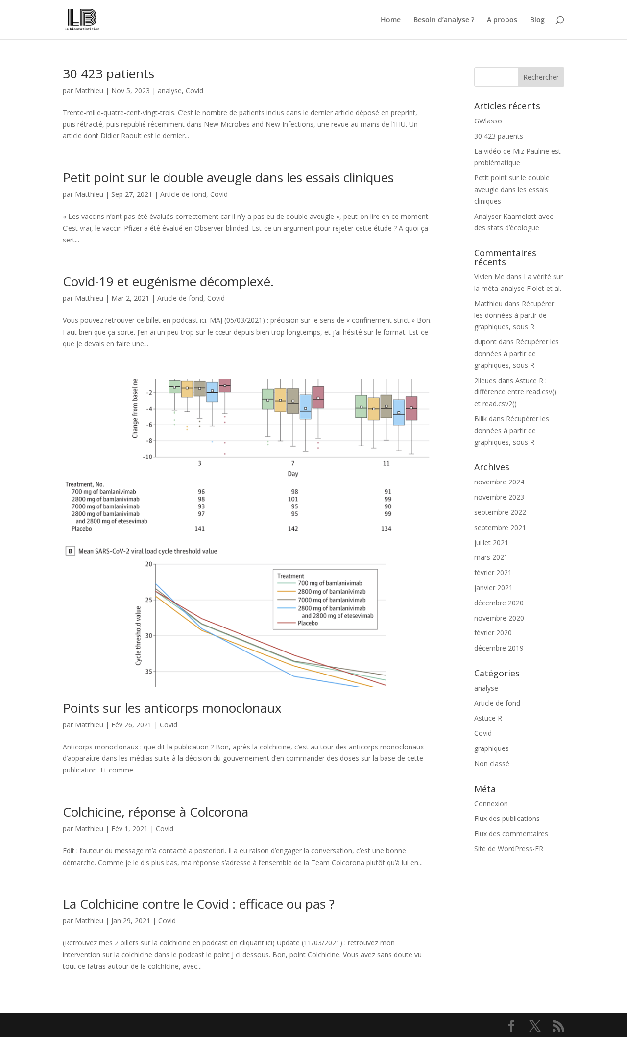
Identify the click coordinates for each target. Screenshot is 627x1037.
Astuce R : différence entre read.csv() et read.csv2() (515, 392)
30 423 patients (108, 73)
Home (391, 20)
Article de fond (183, 194)
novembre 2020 (499, 618)
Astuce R (488, 718)
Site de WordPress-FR (508, 848)
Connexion (491, 803)
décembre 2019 (499, 647)
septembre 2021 (500, 527)
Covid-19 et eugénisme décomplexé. (168, 281)
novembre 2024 (499, 481)
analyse (170, 90)
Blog (537, 20)
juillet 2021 (491, 542)
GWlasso (488, 120)
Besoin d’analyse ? (443, 20)
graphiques (491, 748)
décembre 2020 (499, 602)
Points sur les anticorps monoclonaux (172, 708)
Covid (194, 90)
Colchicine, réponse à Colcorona (155, 811)
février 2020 (493, 632)
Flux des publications (507, 818)
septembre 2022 (500, 512)
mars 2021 (491, 557)
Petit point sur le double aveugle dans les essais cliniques (228, 177)
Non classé (491, 763)
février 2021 (493, 572)
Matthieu (89, 90)
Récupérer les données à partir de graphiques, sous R (514, 315)
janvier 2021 (493, 587)
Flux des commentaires (511, 833)
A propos (502, 20)
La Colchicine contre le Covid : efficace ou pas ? (199, 904)
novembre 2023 (499, 497)
